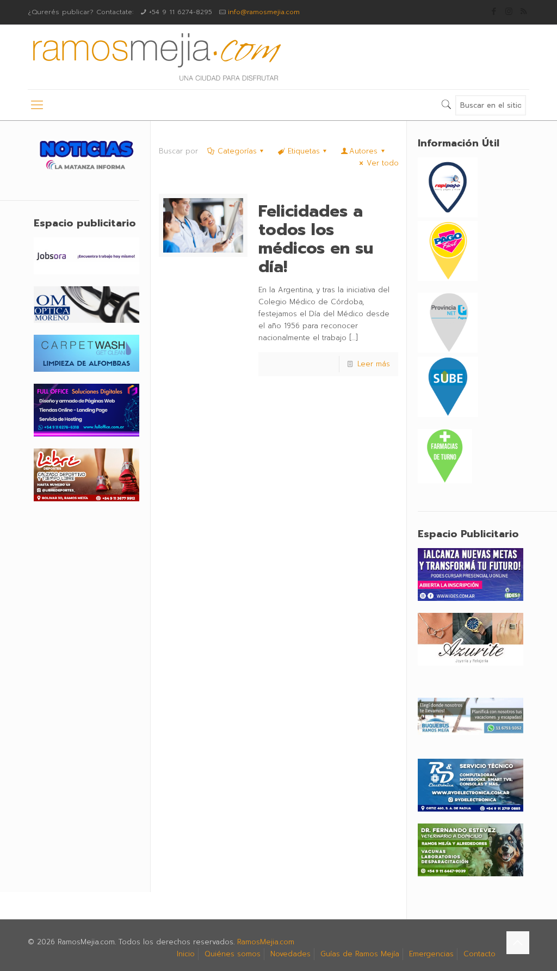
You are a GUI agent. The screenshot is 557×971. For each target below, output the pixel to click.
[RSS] (523, 11)
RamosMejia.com (265, 942)
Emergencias (431, 954)
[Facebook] (494, 11)
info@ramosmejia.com (264, 12)
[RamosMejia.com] (155, 57)
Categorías (237, 151)
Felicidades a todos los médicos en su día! (315, 239)
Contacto (479, 954)
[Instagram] (509, 11)
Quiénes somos (233, 954)
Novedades (290, 954)
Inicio (186, 954)
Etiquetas (304, 151)
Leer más (373, 364)
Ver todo (382, 163)
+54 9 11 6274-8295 (180, 12)
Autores (363, 151)
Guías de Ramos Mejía (359, 954)
